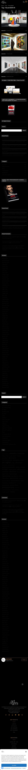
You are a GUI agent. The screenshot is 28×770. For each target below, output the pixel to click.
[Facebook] (6, 715)
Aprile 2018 (4, 379)
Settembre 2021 (5, 309)
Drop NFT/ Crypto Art (7, 430)
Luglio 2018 (4, 373)
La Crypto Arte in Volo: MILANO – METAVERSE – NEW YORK (13, 142)
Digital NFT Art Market (7, 428)
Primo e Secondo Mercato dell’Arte (12, 29)
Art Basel (18, 456)
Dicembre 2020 (5, 328)
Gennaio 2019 (5, 365)
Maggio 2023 (5, 268)
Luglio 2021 (4, 313)
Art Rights (4, 409)
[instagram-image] (5, 667)
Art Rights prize (5, 411)
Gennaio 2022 (5, 301)
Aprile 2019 (4, 358)
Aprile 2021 (4, 320)
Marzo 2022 (4, 297)
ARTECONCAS (12, 458)
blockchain (19, 462)
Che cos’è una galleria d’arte (10, 75)
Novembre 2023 (5, 260)
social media (17, 487)
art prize (22, 460)
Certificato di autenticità (20, 467)
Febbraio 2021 (5, 324)
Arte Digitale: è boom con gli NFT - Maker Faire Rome (13, 236)
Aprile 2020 (4, 344)
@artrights (9, 659)
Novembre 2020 (5, 330)
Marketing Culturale (6, 434)
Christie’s (5, 469)
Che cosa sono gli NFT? (7, 238)
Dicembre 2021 (5, 303)
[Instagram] (9, 715)
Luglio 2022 (4, 289)
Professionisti (5, 442)
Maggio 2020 (5, 342)
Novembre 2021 (5, 305)
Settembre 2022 (5, 285)
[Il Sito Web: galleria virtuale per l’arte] (14, 41)
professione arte (8, 487)
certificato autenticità (8, 467)
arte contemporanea (7, 460)
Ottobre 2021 (5, 307)
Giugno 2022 (5, 291)
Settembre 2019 (5, 354)
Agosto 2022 (5, 287)
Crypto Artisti (5, 421)
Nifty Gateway (5, 483)
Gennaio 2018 (5, 385)
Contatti (24, 768)
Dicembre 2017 (5, 387)
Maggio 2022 (5, 293)
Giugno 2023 (5, 266)
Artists (3, 415)
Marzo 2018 (4, 381)
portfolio (19, 482)
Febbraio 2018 (5, 383)
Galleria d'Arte (5, 478)
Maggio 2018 (5, 377)
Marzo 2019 (4, 361)
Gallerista (20, 478)
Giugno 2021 (5, 315)
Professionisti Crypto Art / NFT (9, 444)
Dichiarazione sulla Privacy (16, 768)
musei (22, 480)
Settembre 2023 (5, 262)
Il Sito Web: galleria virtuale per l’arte (12, 52)
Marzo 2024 (4, 258)
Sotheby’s (12, 492)
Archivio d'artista (5, 456)
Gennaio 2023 (5, 276)
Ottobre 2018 (5, 369)
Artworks (4, 417)
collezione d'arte (21, 469)
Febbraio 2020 (5, 348)
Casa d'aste (4, 465)
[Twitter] (22, 715)
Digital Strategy (6, 476)
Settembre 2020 (5, 334)
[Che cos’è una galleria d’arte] (14, 65)
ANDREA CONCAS (16, 453)
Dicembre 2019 (5, 350)
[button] (26, 751)
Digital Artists (5, 474)
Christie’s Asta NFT (12, 469)
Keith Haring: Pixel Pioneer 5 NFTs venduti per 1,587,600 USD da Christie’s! (14, 146)
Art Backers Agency (6, 405)
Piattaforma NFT (13, 483)
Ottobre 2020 (5, 332)
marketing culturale (6, 480)
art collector (5, 458)
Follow (24, 659)
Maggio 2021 (5, 317)
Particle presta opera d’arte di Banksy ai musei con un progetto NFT (13, 151)
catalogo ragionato (11, 465)
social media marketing (6, 489)
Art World (4, 413)
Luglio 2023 (4, 264)
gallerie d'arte (14, 478)
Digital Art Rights (13, 474)
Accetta (14, 765)
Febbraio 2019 (5, 363)
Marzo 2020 (4, 346)
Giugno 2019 (5, 356)
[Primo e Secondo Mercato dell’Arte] (14, 18)
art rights (6, 462)
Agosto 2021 (5, 311)
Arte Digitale (16, 460)
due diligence (14, 476)
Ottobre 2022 (5, 283)
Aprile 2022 (4, 295)
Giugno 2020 (5, 340)
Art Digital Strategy (6, 407)
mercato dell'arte (15, 480)
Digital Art (4, 423)
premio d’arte (5, 485)
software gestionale (15, 489)
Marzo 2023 (4, 272)
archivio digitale (13, 456)
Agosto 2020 (5, 336)
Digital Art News (5, 426)
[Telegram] (19, 715)
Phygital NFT (5, 438)
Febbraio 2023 (5, 274)
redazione (3, 30)
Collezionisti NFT (6, 419)
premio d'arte (14, 485)
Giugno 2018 (5, 375)
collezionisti (12, 471)
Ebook (3, 432)
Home (2, 5)
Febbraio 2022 (5, 299)
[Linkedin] (12, 715)
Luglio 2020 (4, 338)
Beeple (13, 462)
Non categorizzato (6, 436)
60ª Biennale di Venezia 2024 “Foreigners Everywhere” (13, 138)
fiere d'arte (21, 476)
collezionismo (5, 471)
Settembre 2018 (5, 371)
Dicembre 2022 (5, 279)
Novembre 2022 (5, 281)
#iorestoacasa (5, 453)
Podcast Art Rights (6, 440)
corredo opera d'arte (21, 471)
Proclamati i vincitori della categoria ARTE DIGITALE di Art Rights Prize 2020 (13, 248)
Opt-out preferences (6, 768)
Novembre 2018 (5, 367)
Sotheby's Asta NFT (5, 491)
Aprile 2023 (4, 270)
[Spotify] (15, 715)
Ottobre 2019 (5, 352)
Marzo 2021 (4, 322)
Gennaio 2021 (5, 326)
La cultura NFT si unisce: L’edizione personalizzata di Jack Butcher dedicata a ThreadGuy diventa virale (13, 155)
